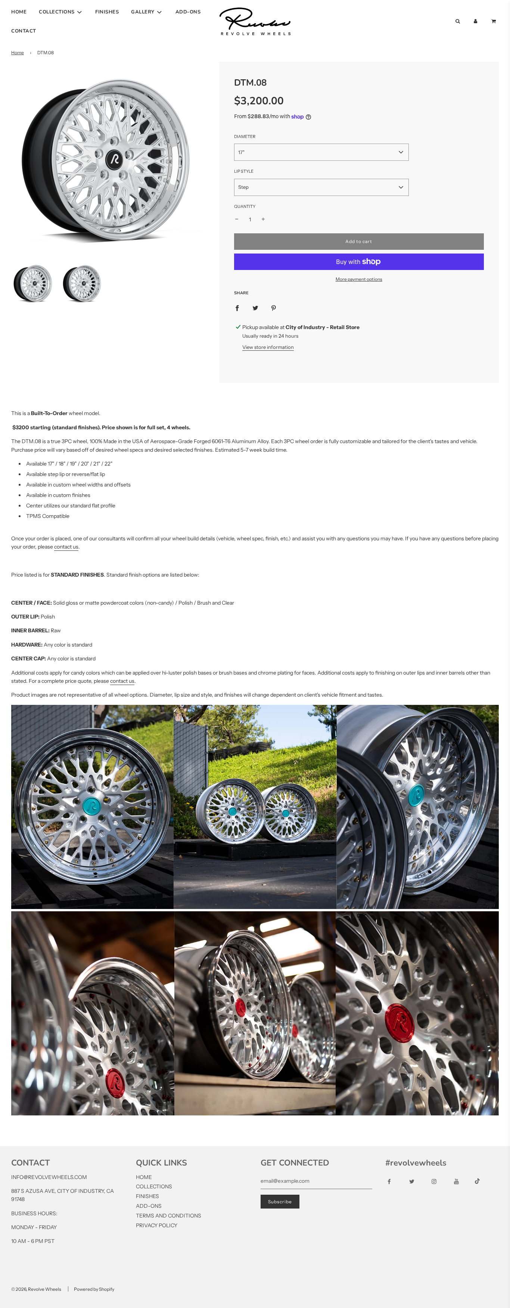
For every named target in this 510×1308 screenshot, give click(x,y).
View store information (268, 347)
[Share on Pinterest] (273, 307)
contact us (66, 546)
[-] (236, 219)
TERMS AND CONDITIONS (168, 1215)
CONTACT (23, 31)
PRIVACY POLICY (156, 1225)
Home (17, 52)
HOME (19, 12)
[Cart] (494, 21)
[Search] (457, 21)
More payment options (359, 279)
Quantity (244, 206)
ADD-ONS (188, 12)
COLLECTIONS (154, 1186)
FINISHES (107, 12)
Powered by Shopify (94, 1289)
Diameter (244, 136)
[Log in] (476, 21)
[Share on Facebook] (237, 307)
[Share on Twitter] (255, 307)
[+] (263, 219)
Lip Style (244, 171)
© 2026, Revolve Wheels (36, 1289)
